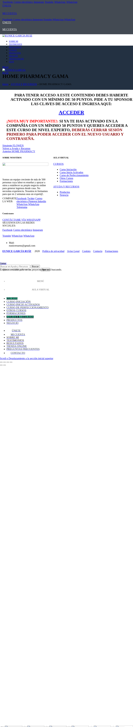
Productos (65, 192)
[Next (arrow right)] (4, 365)
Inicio (5, 84)
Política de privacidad (53, 251)
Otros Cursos (66, 178)
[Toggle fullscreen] (7, 362)
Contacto (97, 251)
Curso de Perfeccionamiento (74, 175)
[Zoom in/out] (11, 362)
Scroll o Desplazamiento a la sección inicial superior (26, 358)
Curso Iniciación (68, 169)
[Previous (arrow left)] (1, 365)
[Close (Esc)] (1, 362)
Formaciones (66, 181)
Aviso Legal (73, 251)
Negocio (64, 195)
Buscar (35, 266)
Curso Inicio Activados (71, 172)
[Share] (4, 362)
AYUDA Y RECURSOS (24, 84)
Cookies (86, 251)
